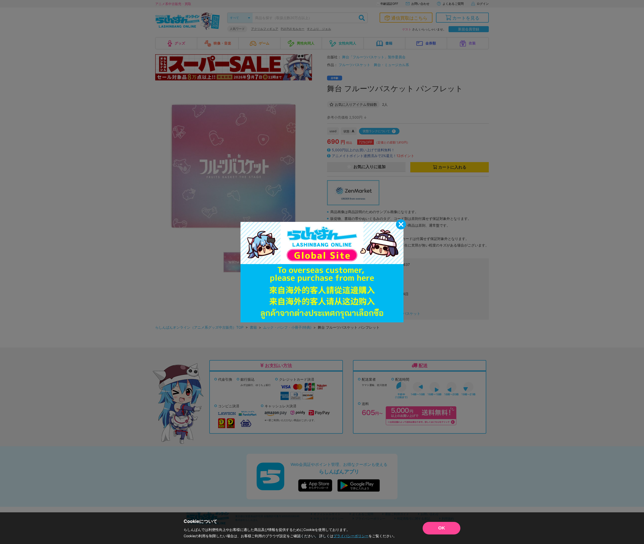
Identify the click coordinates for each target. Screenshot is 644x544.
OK (441, 527)
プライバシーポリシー (351, 536)
